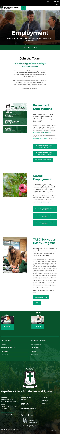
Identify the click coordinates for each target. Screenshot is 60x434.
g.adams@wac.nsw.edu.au (40, 138)
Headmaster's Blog (36, 347)
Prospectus (45, 402)
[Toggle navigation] (23, 8)
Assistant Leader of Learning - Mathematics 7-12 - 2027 (45, 153)
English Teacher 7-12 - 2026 (42, 159)
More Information (40, 297)
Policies (33, 351)
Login (57, 4)
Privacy (46, 431)
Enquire (44, 403)
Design (57, 431)
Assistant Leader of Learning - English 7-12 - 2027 (45, 146)
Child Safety (34, 354)
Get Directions (7, 414)
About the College (6, 340)
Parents (48, 1)
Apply (36, 302)
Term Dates (45, 400)
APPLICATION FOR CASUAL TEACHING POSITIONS (45, 208)
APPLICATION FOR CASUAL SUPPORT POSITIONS (45, 215)
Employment (4, 354)
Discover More (29, 48)
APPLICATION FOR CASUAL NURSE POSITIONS (45, 222)
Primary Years (7, 318)
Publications (4, 351)
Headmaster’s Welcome (38, 340)
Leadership (4, 344)
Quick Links (56, 1)
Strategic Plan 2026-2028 (8, 347)
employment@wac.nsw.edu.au (42, 132)
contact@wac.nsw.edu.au (28, 408)
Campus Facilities (36, 344)
